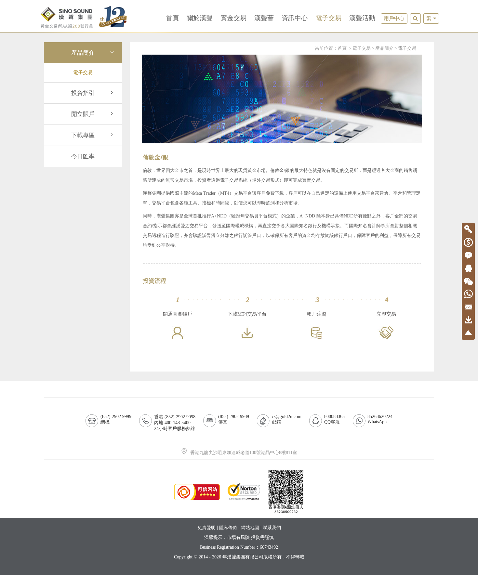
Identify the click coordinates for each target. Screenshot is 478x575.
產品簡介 (83, 52)
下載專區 (83, 135)
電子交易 (328, 17)
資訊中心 (295, 17)
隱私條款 (228, 527)
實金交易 (233, 17)
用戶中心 (394, 18)
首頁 (172, 17)
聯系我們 (272, 527)
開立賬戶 (83, 114)
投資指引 (83, 93)
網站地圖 (250, 527)
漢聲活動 (362, 17)
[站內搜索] (415, 18)
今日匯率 (83, 156)
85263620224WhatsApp (379, 419)
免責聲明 (206, 527)
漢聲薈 (264, 17)
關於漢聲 (200, 17)
